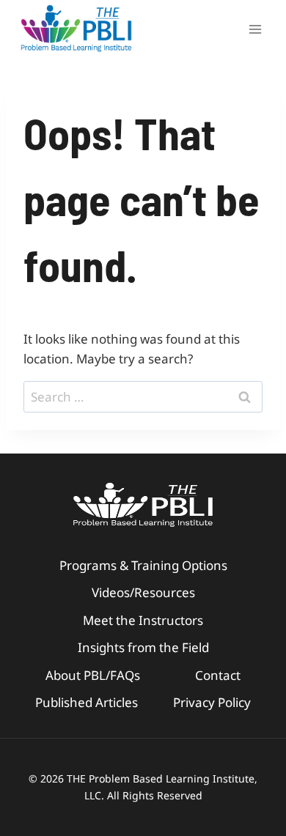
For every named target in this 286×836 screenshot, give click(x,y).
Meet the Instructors (143, 620)
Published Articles (86, 702)
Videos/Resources (143, 592)
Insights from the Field (143, 647)
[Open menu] (254, 29)
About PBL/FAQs (92, 675)
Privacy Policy (212, 702)
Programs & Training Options (143, 565)
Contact (218, 675)
